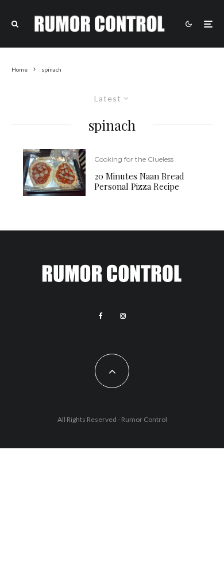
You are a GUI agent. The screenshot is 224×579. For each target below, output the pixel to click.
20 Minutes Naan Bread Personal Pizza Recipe (139, 181)
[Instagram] (122, 316)
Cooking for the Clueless (133, 159)
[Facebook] (100, 316)
